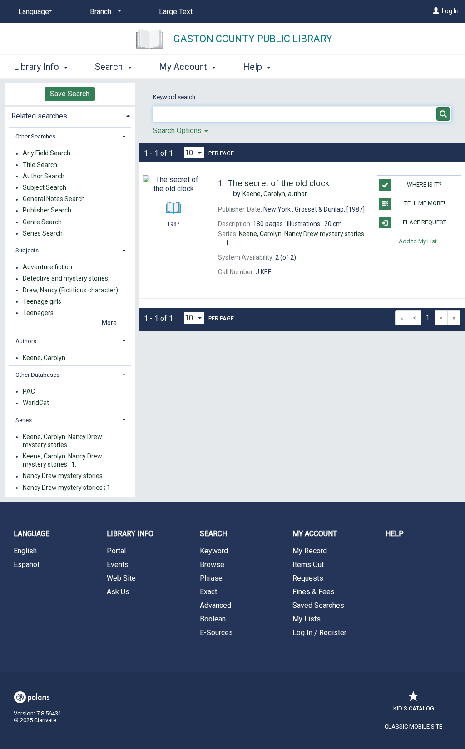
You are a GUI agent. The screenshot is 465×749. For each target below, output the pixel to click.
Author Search (43, 176)
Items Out (308, 564)
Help (395, 533)
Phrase (211, 578)
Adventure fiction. (48, 267)
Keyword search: (175, 97)
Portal (116, 551)
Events (118, 564)
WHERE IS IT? (424, 184)
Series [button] (23, 420)
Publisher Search (47, 210)
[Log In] (436, 11)
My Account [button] (184, 66)
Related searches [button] (39, 116)
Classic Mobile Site (413, 726)
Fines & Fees (313, 591)
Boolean (213, 619)
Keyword (214, 551)
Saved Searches (318, 605)
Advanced (215, 605)
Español (26, 564)
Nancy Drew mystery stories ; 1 (66, 487)
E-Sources (216, 632)
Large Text (176, 11)
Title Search (40, 164)
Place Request (424, 222)
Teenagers (38, 312)
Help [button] (253, 66)
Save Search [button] (69, 93)
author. (275, 193)
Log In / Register (319, 632)
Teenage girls (42, 301)
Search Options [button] (178, 130)
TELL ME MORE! (424, 203)
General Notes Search (54, 199)
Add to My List (418, 241)
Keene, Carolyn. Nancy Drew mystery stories (62, 440)
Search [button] (110, 66)
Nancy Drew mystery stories (63, 476)
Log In (450, 11)
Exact (208, 591)
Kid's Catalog (413, 708)
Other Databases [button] (37, 374)
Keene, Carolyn (44, 357)
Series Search (43, 233)
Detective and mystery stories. (66, 278)
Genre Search (42, 222)
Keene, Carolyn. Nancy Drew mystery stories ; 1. (62, 460)
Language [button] (31, 533)
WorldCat (36, 403)
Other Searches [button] (35, 136)
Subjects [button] (27, 250)
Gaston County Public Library (252, 38)
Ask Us (118, 591)
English (25, 551)
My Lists (306, 619)
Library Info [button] (37, 66)
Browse (212, 564)
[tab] (70, 115)
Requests (307, 578)
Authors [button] (25, 341)
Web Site (121, 578)
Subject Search (44, 187)
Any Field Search (46, 153)
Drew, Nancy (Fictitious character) (70, 290)
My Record (309, 551)
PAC (29, 391)
